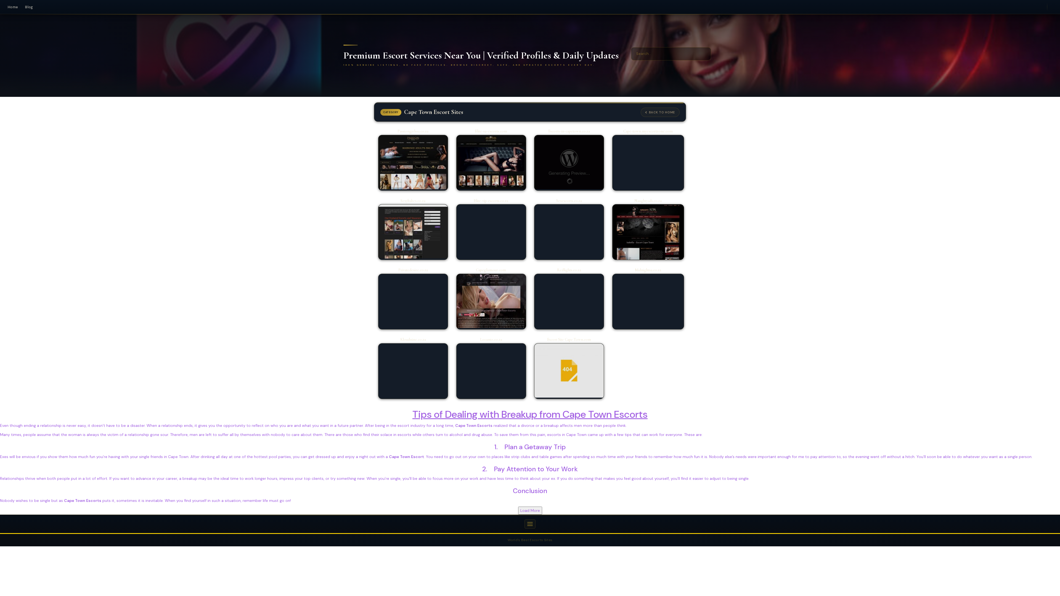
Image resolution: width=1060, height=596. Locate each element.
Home (13, 7)
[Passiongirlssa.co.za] (413, 162)
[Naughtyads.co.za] (648, 232)
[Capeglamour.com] (491, 301)
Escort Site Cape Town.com (569, 339)
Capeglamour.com (491, 270)
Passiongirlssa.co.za (413, 131)
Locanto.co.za (491, 339)
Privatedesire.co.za (413, 270)
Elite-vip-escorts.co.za (491, 200)
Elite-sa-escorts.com (491, 131)
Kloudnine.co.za (413, 339)
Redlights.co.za (569, 270)
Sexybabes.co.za (413, 200)
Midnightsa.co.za (648, 270)
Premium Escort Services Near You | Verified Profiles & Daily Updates (481, 55)
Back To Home (662, 112)
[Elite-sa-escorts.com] (491, 162)
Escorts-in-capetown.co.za (569, 131)
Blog (29, 7)
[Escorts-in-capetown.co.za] (569, 162)
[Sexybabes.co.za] (413, 231)
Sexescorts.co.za (569, 200)
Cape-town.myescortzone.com (648, 131)
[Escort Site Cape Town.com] (569, 371)
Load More (530, 510)
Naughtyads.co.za (648, 200)
